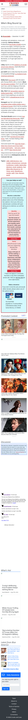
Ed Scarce (4, 614)
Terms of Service (20, 452)
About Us (14, 701)
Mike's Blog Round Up (11, 23)
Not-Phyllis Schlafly (15, 44)
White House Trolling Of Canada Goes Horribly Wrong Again (10, 610)
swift (12, 173)
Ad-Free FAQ (19, 277)
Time (16, 173)
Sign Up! (5, 688)
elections (9, 167)
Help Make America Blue (11, 669)
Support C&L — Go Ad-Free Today (14, 1)
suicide (8, 173)
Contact (14, 704)
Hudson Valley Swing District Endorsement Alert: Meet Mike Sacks (13, 657)
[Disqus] (14, 509)
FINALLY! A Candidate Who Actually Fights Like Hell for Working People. (13, 664)
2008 (7, 161)
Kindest (9, 299)
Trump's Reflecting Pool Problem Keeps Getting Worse (10, 587)
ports (12, 171)
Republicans (18, 171)
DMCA (14, 712)
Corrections (14, 714)
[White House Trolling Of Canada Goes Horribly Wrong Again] (10, 600)
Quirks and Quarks (7, 148)
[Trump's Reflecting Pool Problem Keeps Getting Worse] (10, 578)
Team (14, 698)
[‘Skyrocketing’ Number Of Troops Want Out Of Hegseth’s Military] (10, 623)
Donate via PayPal (18, 295)
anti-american (15, 163)
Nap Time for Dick (15, 150)
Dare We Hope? (20, 144)
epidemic (20, 167)
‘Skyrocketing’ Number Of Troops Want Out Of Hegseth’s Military (10, 632)
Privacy (14, 709)
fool (24, 167)
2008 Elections (14, 161)
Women (21, 173)
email (14, 167)
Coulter (16, 165)
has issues (12, 80)
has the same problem (8, 84)
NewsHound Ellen (6, 637)
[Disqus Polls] (14, 473)
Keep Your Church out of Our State (12, 146)
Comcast (23, 163)
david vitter (22, 165)
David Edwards (5, 592)
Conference (10, 165)
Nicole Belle (6, 36)
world (8, 175)
